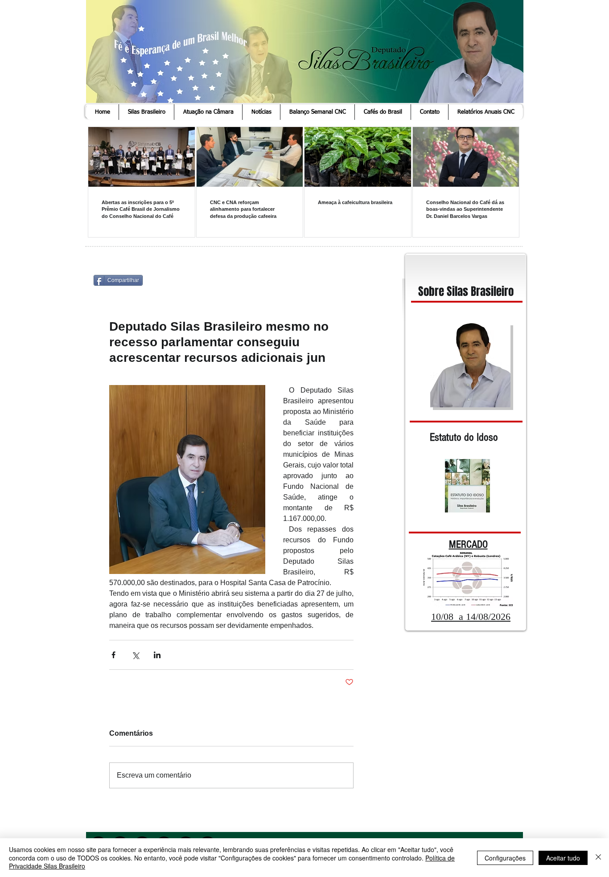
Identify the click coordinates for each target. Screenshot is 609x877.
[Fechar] (598, 857)
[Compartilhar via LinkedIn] (157, 655)
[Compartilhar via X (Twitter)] (135, 655)
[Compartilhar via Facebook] (113, 655)
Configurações (505, 857)
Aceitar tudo (563, 857)
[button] (146, 112)
